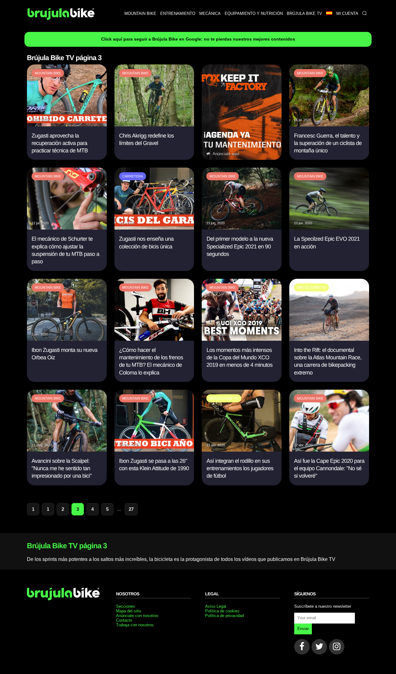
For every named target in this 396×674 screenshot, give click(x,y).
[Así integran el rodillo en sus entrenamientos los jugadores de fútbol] (242, 450)
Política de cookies (222, 611)
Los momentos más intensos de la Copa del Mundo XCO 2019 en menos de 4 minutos (239, 357)
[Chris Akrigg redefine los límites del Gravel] (154, 124)
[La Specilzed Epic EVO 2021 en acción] (329, 227)
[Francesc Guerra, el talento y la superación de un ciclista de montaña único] (329, 124)
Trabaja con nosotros (135, 625)
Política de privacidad (224, 615)
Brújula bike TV (304, 13)
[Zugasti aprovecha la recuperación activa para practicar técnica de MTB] (67, 124)
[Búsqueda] (364, 13)
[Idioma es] (329, 13)
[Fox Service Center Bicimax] (242, 112)
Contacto (124, 620)
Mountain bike (140, 13)
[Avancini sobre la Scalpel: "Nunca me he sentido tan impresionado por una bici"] (67, 450)
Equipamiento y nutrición (254, 13)
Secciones (125, 606)
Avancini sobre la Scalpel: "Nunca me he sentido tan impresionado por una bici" (62, 468)
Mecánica (210, 13)
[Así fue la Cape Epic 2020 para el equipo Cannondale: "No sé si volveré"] (329, 450)
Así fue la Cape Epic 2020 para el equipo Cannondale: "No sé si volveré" (329, 468)
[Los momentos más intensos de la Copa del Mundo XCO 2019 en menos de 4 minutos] (242, 339)
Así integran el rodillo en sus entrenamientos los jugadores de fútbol (239, 468)
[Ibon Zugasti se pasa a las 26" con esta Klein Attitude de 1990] (154, 450)
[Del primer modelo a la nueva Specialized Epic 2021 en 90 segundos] (242, 227)
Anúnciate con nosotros (137, 615)
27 (131, 509)
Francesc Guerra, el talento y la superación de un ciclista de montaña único (328, 143)
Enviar (303, 628)
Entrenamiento (177, 13)
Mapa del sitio (128, 611)
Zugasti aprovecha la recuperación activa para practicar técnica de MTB (60, 143)
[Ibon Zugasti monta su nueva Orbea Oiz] (67, 339)
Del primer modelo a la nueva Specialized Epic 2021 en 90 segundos (239, 246)
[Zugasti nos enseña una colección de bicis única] (154, 227)
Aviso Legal (215, 606)
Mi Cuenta (347, 13)
